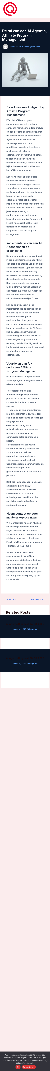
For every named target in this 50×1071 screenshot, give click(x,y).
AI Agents (32, 629)
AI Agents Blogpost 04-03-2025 (25, 623)
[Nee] (46, 1061)
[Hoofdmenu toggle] (44, 9)
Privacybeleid (29, 1067)
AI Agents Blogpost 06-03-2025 (25, 658)
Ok (18, 1067)
